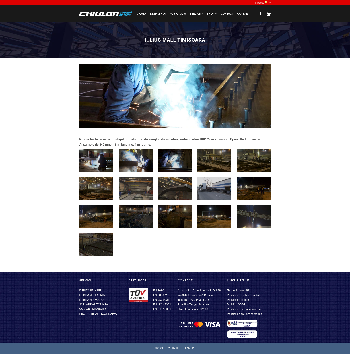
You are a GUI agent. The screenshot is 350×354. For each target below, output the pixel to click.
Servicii (195, 13)
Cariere (242, 13)
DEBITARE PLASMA (92, 295)
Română (259, 2)
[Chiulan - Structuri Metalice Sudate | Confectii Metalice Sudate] (105, 13)
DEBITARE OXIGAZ (91, 299)
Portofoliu (178, 13)
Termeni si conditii (238, 290)
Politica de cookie (238, 299)
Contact (227, 13)
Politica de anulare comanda (244, 313)
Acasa (141, 13)
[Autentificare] (260, 14)
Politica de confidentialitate (244, 295)
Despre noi (158, 13)
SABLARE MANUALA (93, 309)
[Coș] (269, 14)
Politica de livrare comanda (244, 309)
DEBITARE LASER (90, 290)
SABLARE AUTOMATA (93, 304)
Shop (210, 13)
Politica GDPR (236, 304)
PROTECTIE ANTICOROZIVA (98, 313)
